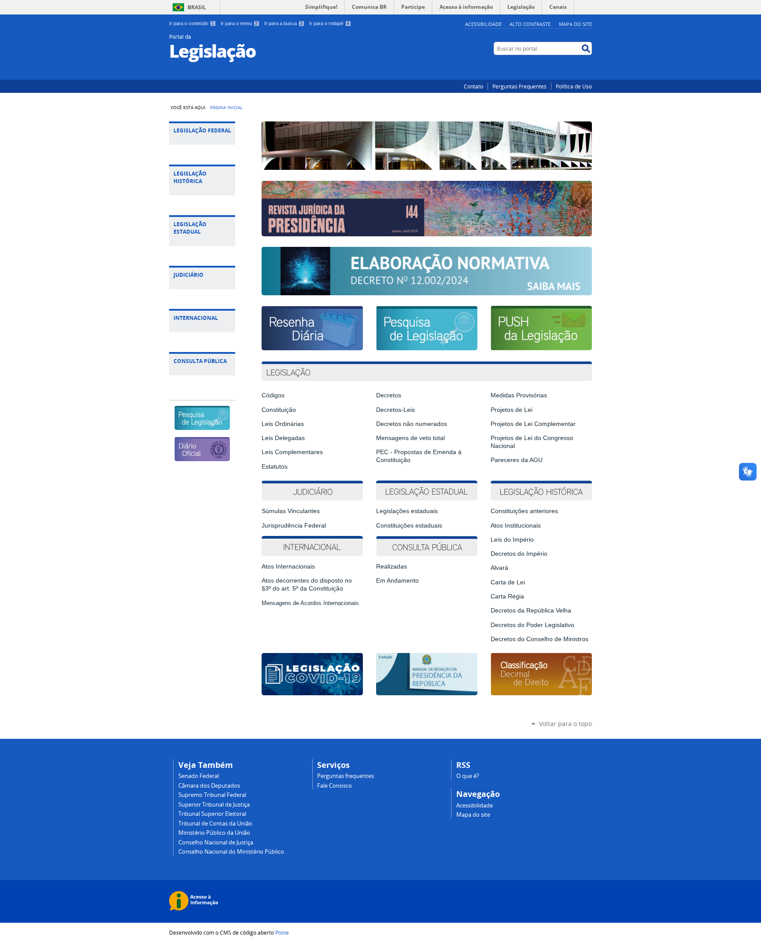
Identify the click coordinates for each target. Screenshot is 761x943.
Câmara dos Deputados (209, 785)
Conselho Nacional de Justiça (215, 842)
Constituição (279, 409)
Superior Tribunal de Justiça (214, 804)
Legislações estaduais (408, 510)
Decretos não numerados (411, 423)
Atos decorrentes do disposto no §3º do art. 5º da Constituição (307, 584)
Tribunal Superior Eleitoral (212, 814)
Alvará (499, 567)
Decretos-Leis (395, 409)
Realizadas (391, 566)
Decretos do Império (519, 553)
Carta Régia (507, 596)
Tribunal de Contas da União (215, 823)
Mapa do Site (575, 24)
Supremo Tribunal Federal (212, 795)
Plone (282, 932)
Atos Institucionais (516, 525)
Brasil (197, 7)
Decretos (388, 395)
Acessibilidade (483, 24)
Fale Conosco (334, 785)
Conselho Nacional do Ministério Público (231, 851)
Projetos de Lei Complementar (533, 423)
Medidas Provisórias (519, 395)
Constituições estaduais (409, 525)
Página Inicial (226, 107)
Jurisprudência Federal (294, 525)
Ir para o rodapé (329, 23)
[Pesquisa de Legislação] (201, 426)
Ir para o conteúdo (191, 23)
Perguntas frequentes (345, 776)
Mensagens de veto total (410, 437)
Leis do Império (512, 539)
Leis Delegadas (283, 437)
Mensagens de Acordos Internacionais (310, 603)
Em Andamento (397, 580)
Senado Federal (198, 776)
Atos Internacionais (288, 566)
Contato (473, 86)
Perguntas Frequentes (519, 86)
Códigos (273, 395)
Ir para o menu (239, 23)
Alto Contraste (530, 24)
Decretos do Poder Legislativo (532, 624)
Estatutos (275, 466)
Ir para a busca (283, 23)
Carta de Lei (508, 582)
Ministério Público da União (214, 833)
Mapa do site (473, 814)
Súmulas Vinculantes (291, 510)
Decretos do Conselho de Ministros (539, 638)
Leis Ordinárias (283, 423)
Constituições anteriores (524, 510)
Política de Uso (574, 86)
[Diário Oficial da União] (201, 457)
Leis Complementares (292, 451)
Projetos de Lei (511, 409)
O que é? (467, 776)
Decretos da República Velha (531, 610)
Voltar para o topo (565, 723)
